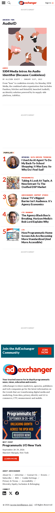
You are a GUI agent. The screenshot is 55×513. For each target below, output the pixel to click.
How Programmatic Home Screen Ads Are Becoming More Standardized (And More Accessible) (36, 237)
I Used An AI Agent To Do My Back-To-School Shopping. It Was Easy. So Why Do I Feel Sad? (36, 165)
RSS (17, 478)
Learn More (10, 458)
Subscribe (7, 478)
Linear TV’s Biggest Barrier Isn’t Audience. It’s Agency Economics (36, 201)
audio (5, 68)
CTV (23, 230)
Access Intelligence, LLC (21, 504)
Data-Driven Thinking (41, 157)
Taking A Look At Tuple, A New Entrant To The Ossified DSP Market (36, 183)
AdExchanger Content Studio (34, 195)
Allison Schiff (13, 79)
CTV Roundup (27, 212)
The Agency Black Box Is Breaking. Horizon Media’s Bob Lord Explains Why (36, 218)
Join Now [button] (44, 351)
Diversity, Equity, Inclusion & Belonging (21, 484)
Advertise (19, 474)
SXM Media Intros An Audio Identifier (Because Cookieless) (24, 73)
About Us (7, 474)
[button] (9, 2)
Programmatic (27, 178)
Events (44, 474)
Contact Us (32, 474)
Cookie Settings (29, 478)
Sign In (48, 3)
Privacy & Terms (10, 481)
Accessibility (27, 481)
